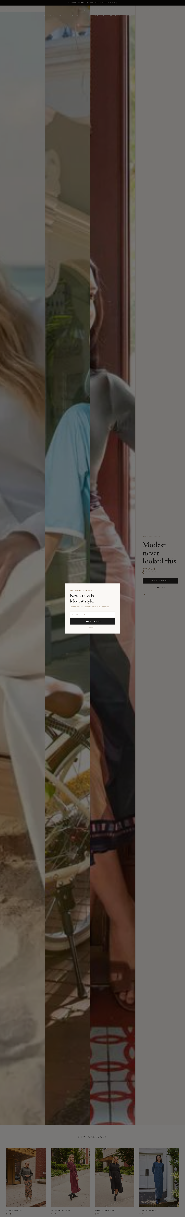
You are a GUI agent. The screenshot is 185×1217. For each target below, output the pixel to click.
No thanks (92, 627)
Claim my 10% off (92, 621)
